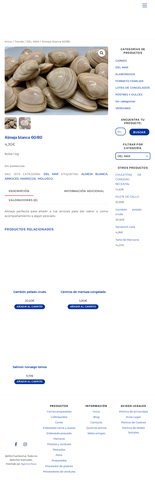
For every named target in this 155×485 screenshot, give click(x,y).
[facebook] (16, 444)
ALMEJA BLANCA (94, 174)
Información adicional (84, 191)
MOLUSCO (45, 178)
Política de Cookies (133, 422)
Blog (96, 417)
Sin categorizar (125, 101)
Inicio (8, 41)
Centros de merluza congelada (83, 292)
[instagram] (25, 444)
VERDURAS (123, 108)
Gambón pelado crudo (29, 292)
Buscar (139, 132)
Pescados (59, 449)
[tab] (19, 191)
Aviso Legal (133, 417)
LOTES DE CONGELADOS (132, 87)
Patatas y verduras (59, 444)
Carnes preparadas (59, 411)
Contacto (96, 422)
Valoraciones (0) (23, 200)
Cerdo (59, 422)
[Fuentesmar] (25, 32)
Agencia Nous (28, 464)
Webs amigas (96, 433)
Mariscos (59, 438)
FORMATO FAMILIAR (129, 81)
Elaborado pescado (59, 433)
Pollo (59, 455)
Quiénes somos (96, 427)
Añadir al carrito (30, 306)
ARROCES (12, 178)
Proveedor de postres (59, 466)
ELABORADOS (125, 74)
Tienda (19, 41)
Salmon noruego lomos (30, 367)
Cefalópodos (59, 417)
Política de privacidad (133, 411)
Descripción (19, 191)
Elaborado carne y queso (59, 427)
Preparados (59, 460)
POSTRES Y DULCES (128, 94)
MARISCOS (28, 178)
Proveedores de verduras (59, 471)
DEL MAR (32, 41)
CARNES (121, 60)
